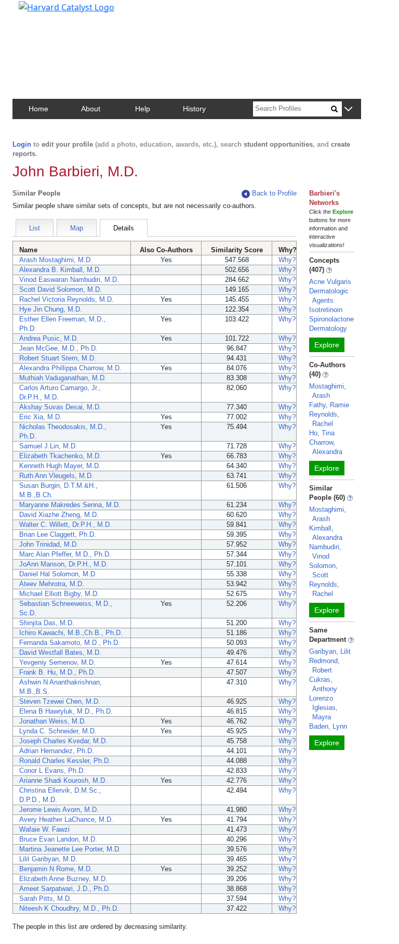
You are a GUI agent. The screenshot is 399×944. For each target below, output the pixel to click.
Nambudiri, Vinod (325, 551)
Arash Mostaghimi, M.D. (55, 260)
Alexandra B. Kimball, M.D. (60, 270)
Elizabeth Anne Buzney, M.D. (63, 879)
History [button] (194, 109)
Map (76, 228)
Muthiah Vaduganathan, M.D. (63, 378)
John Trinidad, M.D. (48, 544)
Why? (287, 260)
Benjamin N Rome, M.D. (55, 869)
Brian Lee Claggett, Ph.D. (57, 534)
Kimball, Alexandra (325, 532)
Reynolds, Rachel (324, 419)
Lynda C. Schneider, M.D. (58, 731)
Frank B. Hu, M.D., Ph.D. (57, 672)
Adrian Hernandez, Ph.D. (56, 751)
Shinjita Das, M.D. (46, 623)
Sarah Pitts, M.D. (45, 898)
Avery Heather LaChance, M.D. (66, 819)
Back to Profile (274, 193)
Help (142, 109)
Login (21, 144)
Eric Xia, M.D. (40, 417)
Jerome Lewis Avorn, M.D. (59, 809)
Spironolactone (331, 319)
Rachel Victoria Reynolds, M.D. (66, 299)
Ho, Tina (322, 433)
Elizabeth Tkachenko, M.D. (60, 456)
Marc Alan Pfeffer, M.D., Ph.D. (65, 554)
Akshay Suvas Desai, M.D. (60, 407)
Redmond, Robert (324, 665)
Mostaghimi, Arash (327, 390)
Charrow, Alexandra (325, 447)
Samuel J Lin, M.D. (48, 446)
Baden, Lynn (328, 726)
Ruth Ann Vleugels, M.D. (56, 476)
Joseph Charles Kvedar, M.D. (63, 741)
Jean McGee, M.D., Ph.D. (58, 348)
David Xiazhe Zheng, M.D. (59, 515)
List (34, 228)
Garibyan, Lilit (330, 651)
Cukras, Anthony (323, 684)
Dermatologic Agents (329, 295)
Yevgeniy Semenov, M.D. (57, 662)
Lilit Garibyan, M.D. (48, 859)
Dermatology (328, 328)
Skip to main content (43, 12)
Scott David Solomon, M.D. (60, 289)
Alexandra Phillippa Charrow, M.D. (70, 368)
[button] (348, 109)
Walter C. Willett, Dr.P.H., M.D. (65, 524)
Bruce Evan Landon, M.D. (58, 839)
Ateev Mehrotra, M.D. (51, 584)
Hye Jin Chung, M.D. (50, 309)
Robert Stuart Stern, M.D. (57, 358)
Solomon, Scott (323, 570)
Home (38, 109)
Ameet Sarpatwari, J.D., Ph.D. (65, 889)
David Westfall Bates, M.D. (60, 652)
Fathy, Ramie (329, 405)
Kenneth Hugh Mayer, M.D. (60, 466)
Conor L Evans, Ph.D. (52, 770)
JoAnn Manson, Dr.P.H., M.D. (63, 564)
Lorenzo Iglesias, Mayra (323, 707)
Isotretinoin (325, 310)
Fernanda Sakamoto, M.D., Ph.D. (69, 642)
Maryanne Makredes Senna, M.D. (70, 505)
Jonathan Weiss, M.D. (52, 721)
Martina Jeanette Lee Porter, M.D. (70, 849)
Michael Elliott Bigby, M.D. (59, 594)
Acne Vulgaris (330, 282)
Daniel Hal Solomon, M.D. (58, 574)
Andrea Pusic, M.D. (48, 338)
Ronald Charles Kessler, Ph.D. (65, 761)
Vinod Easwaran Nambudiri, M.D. (69, 279)
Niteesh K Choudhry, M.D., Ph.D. (69, 908)
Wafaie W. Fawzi (44, 829)
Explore (326, 345)
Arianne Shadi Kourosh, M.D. (63, 780)
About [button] (90, 109)
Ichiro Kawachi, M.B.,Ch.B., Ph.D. (71, 633)
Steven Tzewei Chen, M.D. (59, 701)
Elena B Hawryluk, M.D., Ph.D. (66, 711)
